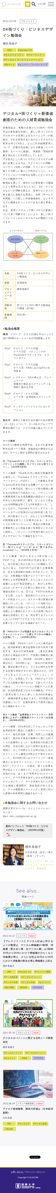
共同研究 (38, 987)
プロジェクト (28, 21)
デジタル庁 (25, 1124)
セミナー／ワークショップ (34, 64)
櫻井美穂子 (10, 43)
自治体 (24, 987)
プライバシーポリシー (35, 1172)
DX (10, 50)
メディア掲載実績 (26, 1103)
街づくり (10, 64)
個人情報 (10, 987)
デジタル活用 (11, 982)
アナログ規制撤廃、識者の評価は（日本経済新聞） (28, 1111)
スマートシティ (36, 55)
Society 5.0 (26, 50)
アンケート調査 (43, 972)
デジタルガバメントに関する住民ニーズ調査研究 (28, 1040)
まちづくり (45, 982)
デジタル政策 (41, 1124)
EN (39, 4)
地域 (25, 1058)
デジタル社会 (29, 982)
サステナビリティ (14, 55)
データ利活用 (11, 977)
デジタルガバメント (32, 977)
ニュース (21, 936)
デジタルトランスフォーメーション (24, 60)
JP (44, 4)
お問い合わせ (17, 1172)
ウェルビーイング (13, 1053)
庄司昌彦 (7, 1118)
